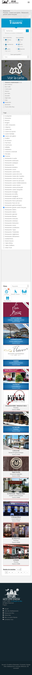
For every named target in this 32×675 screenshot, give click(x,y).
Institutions (8, 149)
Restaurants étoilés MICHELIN (13, 198)
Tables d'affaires (9, 245)
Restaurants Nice (9, 613)
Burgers (7, 122)
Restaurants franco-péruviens (13, 201)
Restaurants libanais (11, 216)
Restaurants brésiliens (11, 167)
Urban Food (8, 247)
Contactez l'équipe (25, 664)
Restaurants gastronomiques (13, 205)
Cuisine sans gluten (10, 136)
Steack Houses (9, 241)
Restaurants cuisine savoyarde (13, 189)
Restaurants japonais (11, 214)
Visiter (21, 40)
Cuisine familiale (9, 134)
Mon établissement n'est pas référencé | (15, 666)
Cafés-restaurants (10, 125)
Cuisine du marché (10, 131)
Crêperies (7, 127)
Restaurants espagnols (11, 196)
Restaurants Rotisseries (12, 223)
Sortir (21, 44)
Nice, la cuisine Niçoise (10, 617)
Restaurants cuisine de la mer (13, 174)
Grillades (7, 147)
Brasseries (8, 118)
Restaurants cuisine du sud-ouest (14, 180)
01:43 (13, 82)
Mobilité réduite (15, 294)
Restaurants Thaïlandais (12, 232)
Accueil (6, 609)
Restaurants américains (11, 160)
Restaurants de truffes (11, 194)
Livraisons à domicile (11, 151)
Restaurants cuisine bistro (12, 172)
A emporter (8, 116)
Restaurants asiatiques (11, 163)
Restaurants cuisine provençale (14, 187)
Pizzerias (7, 156)
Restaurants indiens (10, 209)
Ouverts (6, 292)
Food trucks (8, 145)
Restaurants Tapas (10, 230)
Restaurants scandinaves (12, 227)
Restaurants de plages (11, 192)
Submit (27, 30)
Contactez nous (8, 619)
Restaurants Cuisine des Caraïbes (14, 176)
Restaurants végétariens (12, 234)
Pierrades (7, 154)
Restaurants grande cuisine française (15, 207)
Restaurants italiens (10, 212)
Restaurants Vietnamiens (12, 236)
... (15, 572)
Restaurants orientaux (11, 221)
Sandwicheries (9, 238)
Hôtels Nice (7, 615)
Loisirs (8, 49)
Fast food (8, 143)
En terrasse (8, 140)
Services (9, 40)
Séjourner (22, 49)
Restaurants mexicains (11, 218)
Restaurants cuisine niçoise (13, 185)
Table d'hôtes (9, 243)
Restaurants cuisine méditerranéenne (15, 183)
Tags (4, 113)
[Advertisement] (14, 269)
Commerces (10, 44)
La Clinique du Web (16, 601)
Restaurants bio (9, 165)
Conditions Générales (13, 664)
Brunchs (7, 120)
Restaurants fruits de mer (12, 203)
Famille (24, 294)
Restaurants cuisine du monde (13, 178)
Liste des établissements (11, 611)
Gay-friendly (7, 301)
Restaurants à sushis (11, 158)
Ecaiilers (7, 138)
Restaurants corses (10, 169)
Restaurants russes (10, 225)
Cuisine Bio (8, 129)
